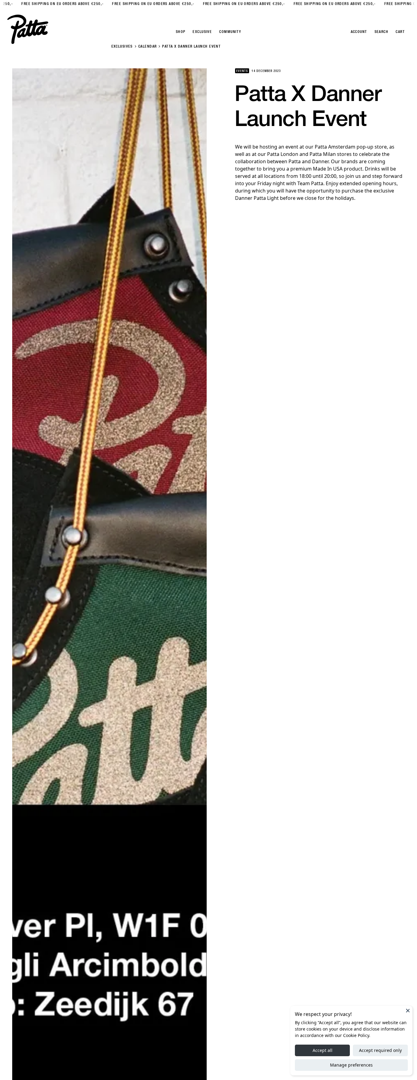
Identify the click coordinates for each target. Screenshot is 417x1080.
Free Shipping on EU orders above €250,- (51, 4)
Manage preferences (351, 1065)
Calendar (147, 46)
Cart (400, 32)
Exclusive (202, 32)
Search (382, 32)
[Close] (407, 1010)
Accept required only (380, 1050)
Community (230, 32)
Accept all (322, 1050)
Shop (181, 32)
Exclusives (122, 46)
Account (359, 32)
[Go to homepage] (27, 29)
